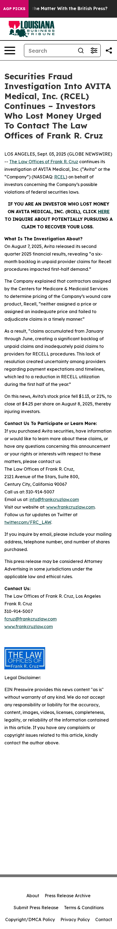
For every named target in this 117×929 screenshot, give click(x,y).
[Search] (80, 50)
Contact (103, 919)
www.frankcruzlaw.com (70, 507)
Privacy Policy (75, 919)
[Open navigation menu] (9, 50)
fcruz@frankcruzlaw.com (30, 619)
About (32, 895)
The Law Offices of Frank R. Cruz (43, 161)
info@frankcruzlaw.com (54, 499)
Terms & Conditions (84, 907)
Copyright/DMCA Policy (30, 919)
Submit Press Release (36, 907)
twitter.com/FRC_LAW (27, 522)
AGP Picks (14, 8)
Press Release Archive (68, 895)
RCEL (60, 176)
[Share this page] (109, 50)
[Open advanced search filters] (93, 50)
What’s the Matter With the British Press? (61, 8)
